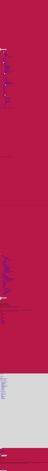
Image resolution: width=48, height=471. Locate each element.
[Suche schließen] (0, 297)
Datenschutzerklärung (3, 451)
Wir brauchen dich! (5, 61)
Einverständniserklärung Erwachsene (8, 83)
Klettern (2, 317)
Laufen (2, 397)
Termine (2, 51)
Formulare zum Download (6, 81)
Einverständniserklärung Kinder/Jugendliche (9, 82)
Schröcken (2, 387)
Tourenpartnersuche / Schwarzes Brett (7, 281)
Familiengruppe (4, 89)
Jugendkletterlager (7, 292)
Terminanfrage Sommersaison (7, 67)
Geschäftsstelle (4, 261)
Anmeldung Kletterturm (5, 276)
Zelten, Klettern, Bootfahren (7, 101)
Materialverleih (4, 262)
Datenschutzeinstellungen (4, 455)
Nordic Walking (4, 91)
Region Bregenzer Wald (7, 69)
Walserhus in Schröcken (5, 65)
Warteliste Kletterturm (5, 80)
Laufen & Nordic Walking (4, 386)
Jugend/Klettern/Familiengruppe (3, 378)
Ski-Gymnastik (4, 282)
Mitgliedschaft (4, 256)
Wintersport (4, 287)
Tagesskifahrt (5, 98)
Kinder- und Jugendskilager (7, 100)
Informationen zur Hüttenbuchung (8, 66)
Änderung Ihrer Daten (6, 55)
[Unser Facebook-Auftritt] (0, 448)
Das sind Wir (4, 57)
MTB (2, 395)
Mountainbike (4, 294)
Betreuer (4, 76)
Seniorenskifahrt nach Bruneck (8, 289)
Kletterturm (2, 73)
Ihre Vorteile (5, 53)
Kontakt (2, 450)
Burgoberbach (3, 382)
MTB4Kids (5, 102)
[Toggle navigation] (0, 48)
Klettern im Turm (5, 275)
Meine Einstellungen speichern (3, 470)
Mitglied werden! (6, 54)
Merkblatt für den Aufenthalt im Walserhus (9, 71)
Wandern (2, 389)
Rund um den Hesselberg (7, 64)
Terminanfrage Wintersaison (8, 267)
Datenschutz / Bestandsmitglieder (8, 56)
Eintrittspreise (4, 75)
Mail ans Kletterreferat (12, 306)
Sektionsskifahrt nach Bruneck (7, 97)
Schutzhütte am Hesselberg (6, 264)
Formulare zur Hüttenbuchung (6, 70)
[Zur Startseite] (24, 253)
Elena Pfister (2, 320)
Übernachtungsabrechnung (7, 72)
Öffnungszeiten (4, 74)
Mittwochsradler (4, 285)
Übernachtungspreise (6, 68)
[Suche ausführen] (0, 299)
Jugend (3, 290)
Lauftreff (4, 90)
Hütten (2, 62)
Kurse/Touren (2, 286)
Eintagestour (2, 313)
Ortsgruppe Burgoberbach (3, 379)
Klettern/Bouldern (5, 293)
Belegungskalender (7, 268)
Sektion (2, 388)
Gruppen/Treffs (3, 280)
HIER (17, 307)
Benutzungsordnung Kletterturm (8, 278)
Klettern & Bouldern (3, 394)
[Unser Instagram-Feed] (1, 448)
